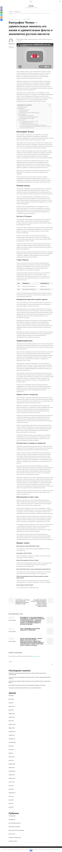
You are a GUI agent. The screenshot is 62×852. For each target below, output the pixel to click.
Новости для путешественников (16, 830)
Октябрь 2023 (12, 778)
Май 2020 (11, 803)
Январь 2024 (12, 767)
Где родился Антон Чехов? (27, 122)
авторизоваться (36, 656)
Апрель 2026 (12, 706)
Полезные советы (13, 841)
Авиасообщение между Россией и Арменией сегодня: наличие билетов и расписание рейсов (29, 682)
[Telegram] (1, 15)
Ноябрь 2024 (12, 735)
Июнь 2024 (11, 749)
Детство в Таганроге (25, 109)
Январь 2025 (11, 728)
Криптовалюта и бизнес (14, 826)
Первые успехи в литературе (27, 115)
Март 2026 (11, 710)
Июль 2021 (11, 796)
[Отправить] (1, 20)
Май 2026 (11, 702)
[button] (49, 105)
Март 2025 (11, 720)
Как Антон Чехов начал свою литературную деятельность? (34, 125)
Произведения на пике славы (27, 118)
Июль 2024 (11, 746)
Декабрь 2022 (12, 792)
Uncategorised (27, 19)
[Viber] (1, 10)
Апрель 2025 (12, 717)
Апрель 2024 (12, 756)
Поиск (10, 661)
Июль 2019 (11, 807)
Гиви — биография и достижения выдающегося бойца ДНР (30, 629)
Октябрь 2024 (12, 738)
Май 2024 (11, 753)
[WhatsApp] (1, 12)
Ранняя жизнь (21, 108)
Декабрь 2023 (12, 771)
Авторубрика (12, 819)
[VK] (1, 7)
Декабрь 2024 (12, 731)
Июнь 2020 (11, 800)
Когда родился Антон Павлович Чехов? (30, 121)
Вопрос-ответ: (21, 120)
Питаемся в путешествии (15, 837)
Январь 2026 (12, 713)
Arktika (31, 6)
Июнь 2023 (11, 789)
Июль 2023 (11, 785)
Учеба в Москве (23, 111)
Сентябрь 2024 (12, 742)
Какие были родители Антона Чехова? (30, 123)
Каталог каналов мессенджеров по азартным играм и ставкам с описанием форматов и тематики (30, 678)
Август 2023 (11, 782)
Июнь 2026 (11, 699)
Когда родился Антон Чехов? (28, 127)
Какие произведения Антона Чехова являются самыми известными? (36, 126)
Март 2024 (11, 760)
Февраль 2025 (12, 724)
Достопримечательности (15, 823)
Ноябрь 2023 (12, 774)
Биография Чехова (22, 107)
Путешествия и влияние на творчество (29, 117)
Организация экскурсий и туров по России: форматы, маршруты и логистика (27, 685)
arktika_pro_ (11, 43)
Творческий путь (22, 114)
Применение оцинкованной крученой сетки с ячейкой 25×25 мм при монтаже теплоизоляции (27, 674)
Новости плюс (12, 833)
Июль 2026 (11, 695)
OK (31, 850)
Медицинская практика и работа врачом (29, 112)
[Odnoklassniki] (1, 17)
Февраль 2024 (12, 764)
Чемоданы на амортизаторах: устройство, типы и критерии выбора (25, 687)
